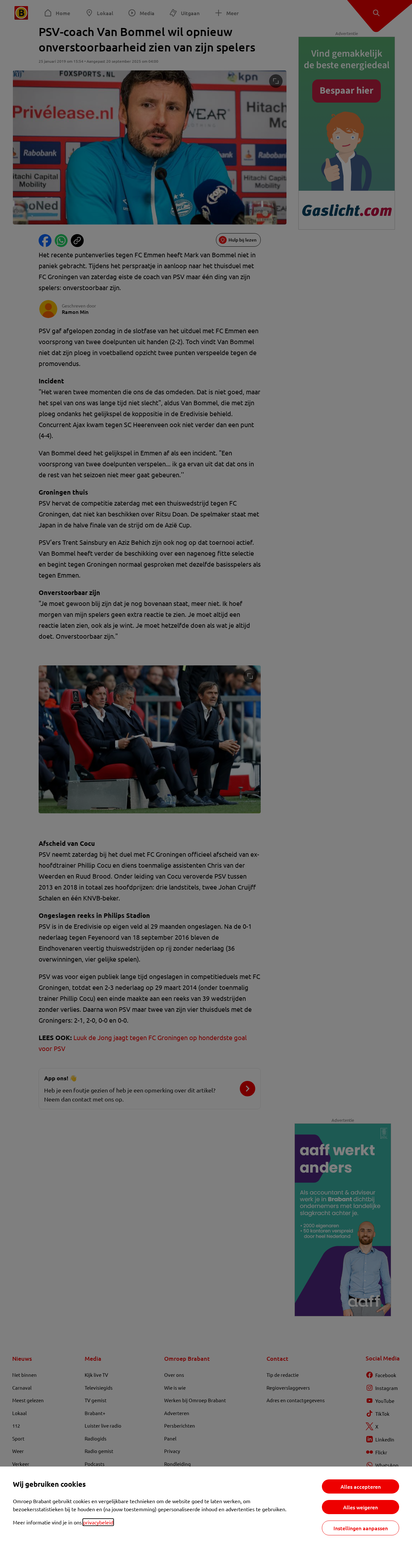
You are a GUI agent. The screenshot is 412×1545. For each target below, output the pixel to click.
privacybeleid (98, 1522)
